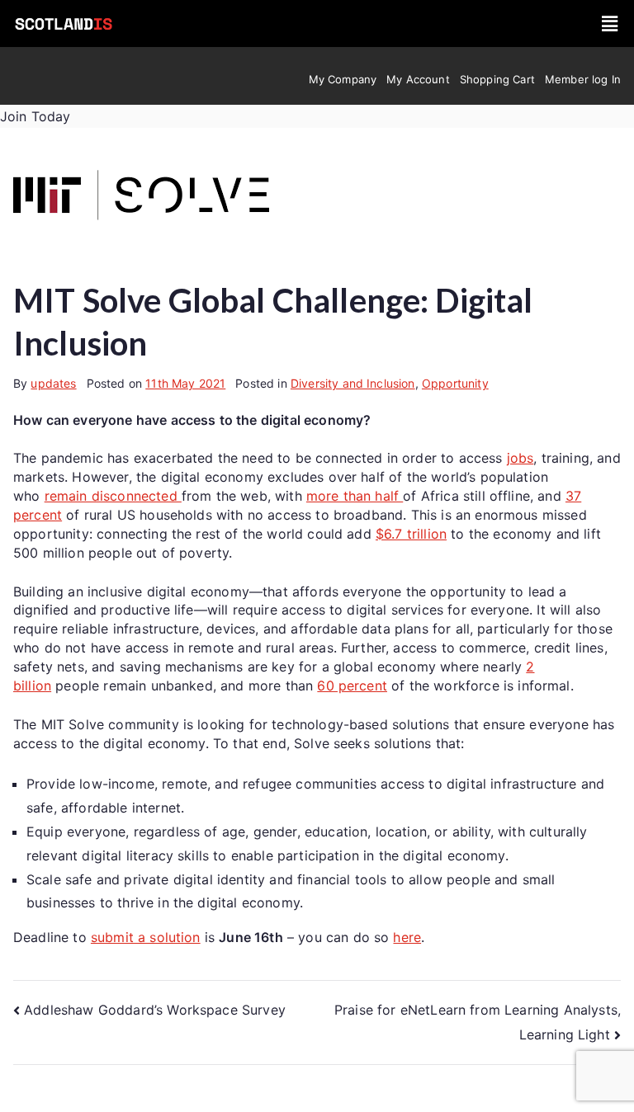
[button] (609, 23)
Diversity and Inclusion (353, 383)
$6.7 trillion (411, 533)
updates (53, 383)
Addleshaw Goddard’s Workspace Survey (155, 1009)
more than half (354, 496)
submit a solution (146, 937)
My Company (343, 79)
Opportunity (455, 383)
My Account (418, 79)
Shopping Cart (497, 79)
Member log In (583, 79)
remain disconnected (113, 496)
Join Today (35, 116)
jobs (520, 458)
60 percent (352, 685)
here (407, 937)
